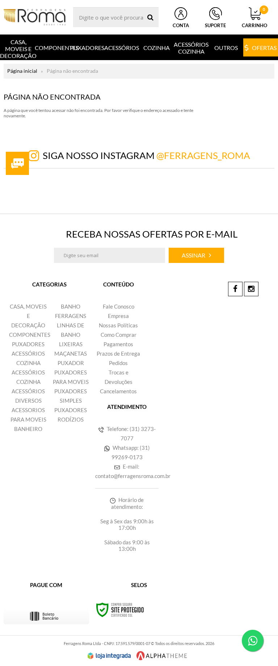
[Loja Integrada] (109, 656)
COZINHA (28, 363)
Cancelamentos (118, 391)
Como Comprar (118, 334)
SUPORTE (215, 25)
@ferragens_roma (203, 155)
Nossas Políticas (118, 325)
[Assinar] (196, 255)
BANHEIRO (28, 429)
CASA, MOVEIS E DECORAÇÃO (28, 315)
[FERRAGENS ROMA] (35, 17)
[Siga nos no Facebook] (235, 289)
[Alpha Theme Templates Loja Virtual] (161, 655)
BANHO (70, 306)
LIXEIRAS (71, 344)
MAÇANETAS (70, 353)
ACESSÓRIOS (28, 353)
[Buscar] (150, 17)
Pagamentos (118, 344)
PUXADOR (71, 363)
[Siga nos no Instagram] (251, 289)
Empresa (118, 316)
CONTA (181, 25)
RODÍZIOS (71, 419)
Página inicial (22, 71)
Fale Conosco (118, 306)
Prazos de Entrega (118, 353)
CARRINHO (254, 17)
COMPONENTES (29, 334)
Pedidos (118, 363)
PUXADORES (28, 344)
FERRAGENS (70, 316)
